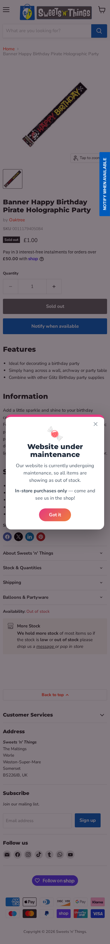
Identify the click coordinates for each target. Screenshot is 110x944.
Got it (55, 515)
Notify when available (104, 184)
